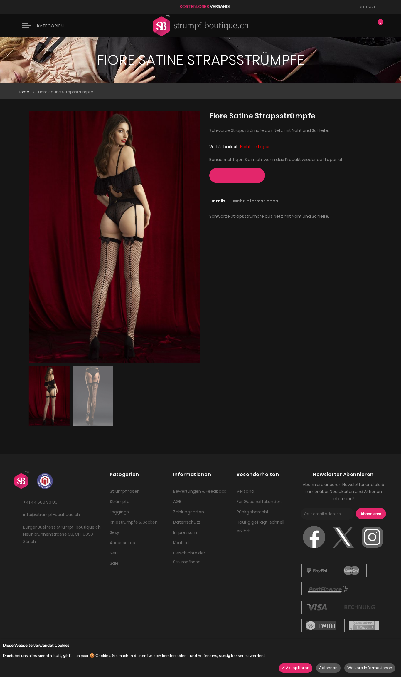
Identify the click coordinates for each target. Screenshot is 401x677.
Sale (114, 563)
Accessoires (122, 543)
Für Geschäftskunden (259, 502)
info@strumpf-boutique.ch (51, 514)
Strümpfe (119, 502)
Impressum (185, 532)
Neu (114, 553)
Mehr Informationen (255, 201)
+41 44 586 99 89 (40, 502)
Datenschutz (187, 522)
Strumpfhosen (125, 491)
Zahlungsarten (188, 512)
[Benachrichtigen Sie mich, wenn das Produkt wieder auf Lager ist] (237, 175)
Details (217, 201)
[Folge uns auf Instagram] (372, 550)
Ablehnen (328, 668)
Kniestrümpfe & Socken (134, 522)
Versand (245, 491)
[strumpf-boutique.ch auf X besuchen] (343, 550)
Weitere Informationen (369, 668)
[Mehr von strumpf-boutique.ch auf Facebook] (314, 550)
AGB (177, 502)
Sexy (114, 532)
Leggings (119, 512)
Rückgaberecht (253, 512)
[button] (369, 7)
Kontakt (181, 543)
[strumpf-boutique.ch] (200, 25)
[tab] (221, 201)
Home (23, 92)
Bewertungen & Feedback (199, 491)
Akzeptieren (297, 668)
